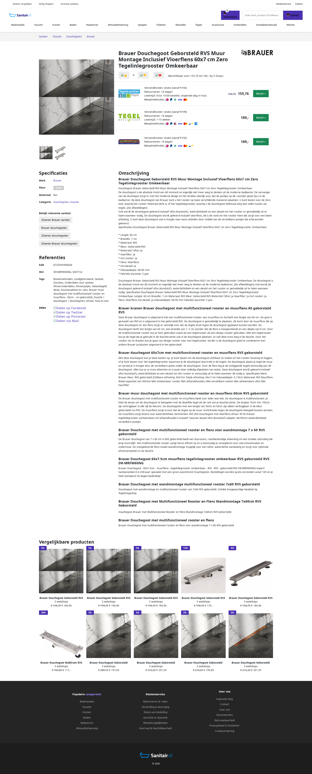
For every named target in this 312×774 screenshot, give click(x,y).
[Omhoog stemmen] (124, 75)
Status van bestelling (155, 712)
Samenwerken (224, 715)
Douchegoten (61, 202)
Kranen (56, 24)
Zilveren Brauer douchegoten (59, 243)
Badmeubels (18, 24)
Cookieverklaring (224, 731)
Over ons (224, 709)
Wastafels (181, 24)
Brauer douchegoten (54, 228)
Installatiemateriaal (266, 24)
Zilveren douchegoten (54, 235)
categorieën (93, 694)
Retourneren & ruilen (155, 701)
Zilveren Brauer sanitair (55, 220)
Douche (38, 24)
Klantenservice (283, 4)
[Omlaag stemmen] (143, 75)
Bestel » (261, 93)
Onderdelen (240, 24)
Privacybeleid (216, 725)
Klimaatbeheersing (118, 24)
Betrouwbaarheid (224, 720)
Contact (299, 4)
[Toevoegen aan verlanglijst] (158, 75)
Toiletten (161, 24)
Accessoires (218, 24)
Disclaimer (234, 725)
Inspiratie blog (224, 699)
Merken (291, 24)
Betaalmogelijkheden (155, 722)
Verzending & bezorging (155, 707)
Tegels (198, 24)
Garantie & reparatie (155, 717)
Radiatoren (92, 24)
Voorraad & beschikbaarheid (155, 728)
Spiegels (142, 24)
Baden (73, 24)
